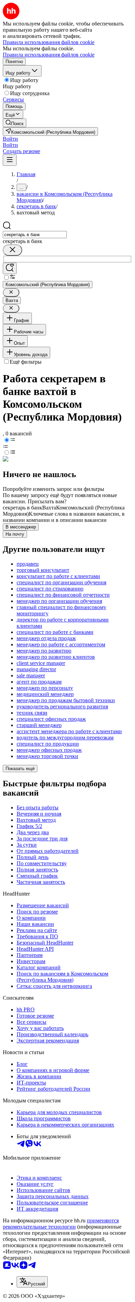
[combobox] (35, 234)
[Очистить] (12, 250)
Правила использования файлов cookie (48, 55)
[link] (14, 123)
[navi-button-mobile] (10, 160)
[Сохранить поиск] (10, 268)
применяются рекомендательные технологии (61, 1224)
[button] (10, 139)
